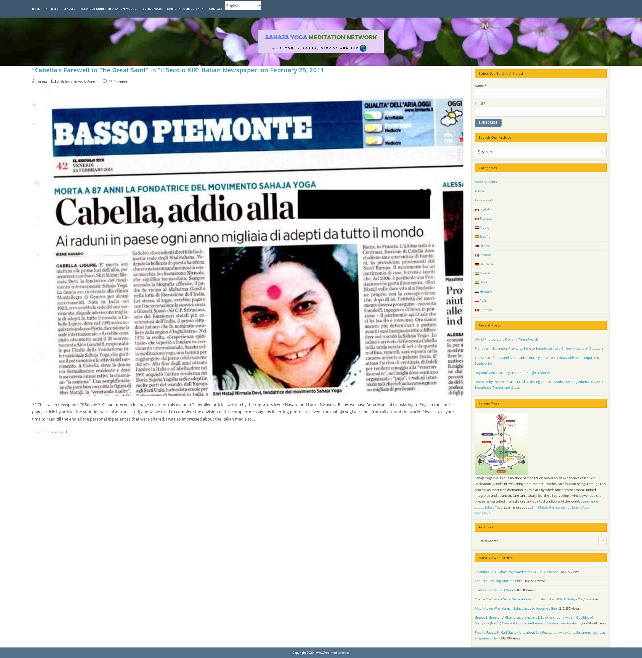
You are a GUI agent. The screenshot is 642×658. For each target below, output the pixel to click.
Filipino (484, 245)
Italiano (485, 255)
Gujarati (485, 273)
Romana (485, 309)
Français (485, 218)
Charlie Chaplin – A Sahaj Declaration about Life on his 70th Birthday (525, 599)
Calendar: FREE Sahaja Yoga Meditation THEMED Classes (516, 571)
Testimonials (484, 200)
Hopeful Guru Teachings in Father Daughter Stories (512, 372)
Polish (484, 300)
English (484, 209)
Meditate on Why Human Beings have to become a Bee (516, 608)
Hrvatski (485, 291)
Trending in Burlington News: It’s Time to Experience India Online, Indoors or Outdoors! (539, 348)
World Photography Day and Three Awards (506, 339)
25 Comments (119, 81)
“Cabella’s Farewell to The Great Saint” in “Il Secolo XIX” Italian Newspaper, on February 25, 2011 (178, 70)
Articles (63, 81)
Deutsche (486, 264)
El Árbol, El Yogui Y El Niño (494, 590)
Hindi (483, 282)
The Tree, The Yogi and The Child (499, 581)
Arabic (484, 227)
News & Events (85, 81)
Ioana (42, 81)
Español (485, 236)
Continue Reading (54, 433)
